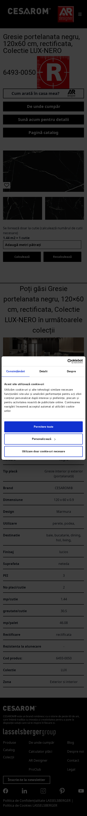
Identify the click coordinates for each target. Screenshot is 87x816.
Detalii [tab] (43, 371)
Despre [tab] (71, 371)
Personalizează (41, 438)
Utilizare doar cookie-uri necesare (43, 451)
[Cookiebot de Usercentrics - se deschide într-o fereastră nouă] (65, 361)
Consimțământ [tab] (15, 371)
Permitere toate (43, 426)
